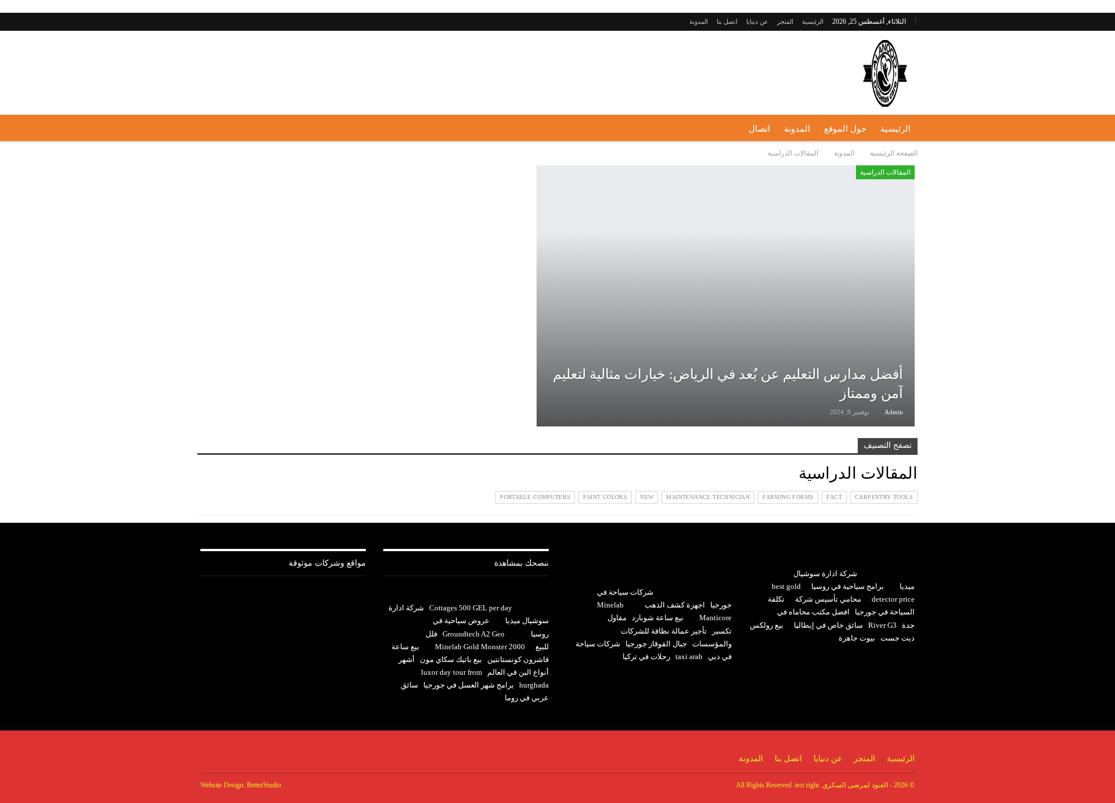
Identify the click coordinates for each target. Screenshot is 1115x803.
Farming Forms (788, 497)
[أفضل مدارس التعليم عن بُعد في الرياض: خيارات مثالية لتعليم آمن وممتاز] (725, 295)
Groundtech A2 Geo (474, 634)
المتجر (785, 21)
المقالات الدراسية (885, 172)
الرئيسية (812, 21)
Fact (834, 497)
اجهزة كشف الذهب (675, 605)
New (646, 497)
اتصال (759, 128)
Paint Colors (605, 497)
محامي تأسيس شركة (828, 599)
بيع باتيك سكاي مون (451, 659)
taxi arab (689, 656)
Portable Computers (535, 497)
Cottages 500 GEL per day (470, 607)
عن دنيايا (757, 21)
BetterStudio (264, 785)
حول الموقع (845, 128)
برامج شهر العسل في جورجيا (468, 685)
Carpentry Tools (884, 497)
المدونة (698, 21)
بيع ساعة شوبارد (658, 617)
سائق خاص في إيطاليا (828, 625)
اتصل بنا (727, 21)
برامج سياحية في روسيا (847, 586)
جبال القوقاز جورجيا (656, 643)
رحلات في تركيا (646, 656)
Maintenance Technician (708, 497)
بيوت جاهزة (857, 638)
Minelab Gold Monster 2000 (480, 646)
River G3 (882, 625)
